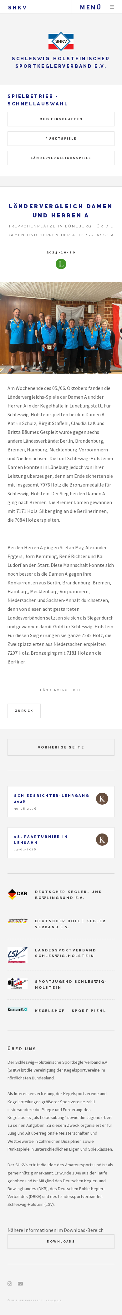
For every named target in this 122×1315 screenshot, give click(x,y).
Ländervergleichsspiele (61, 158)
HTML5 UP (53, 1300)
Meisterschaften (61, 119)
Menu (112, 7)
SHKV (18, 8)
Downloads (61, 1241)
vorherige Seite (61, 747)
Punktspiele (60, 138)
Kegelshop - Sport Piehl (70, 1011)
